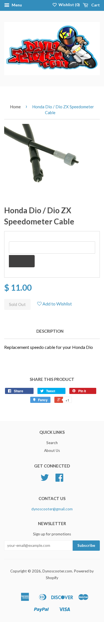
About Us (52, 450)
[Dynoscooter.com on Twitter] (44, 479)
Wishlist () (69, 4)
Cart (95, 5)
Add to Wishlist (57, 303)
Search (52, 442)
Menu (16, 5)
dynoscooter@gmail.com (52, 509)
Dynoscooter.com (57, 571)
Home (15, 106)
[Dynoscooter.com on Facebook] (59, 479)
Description (50, 331)
